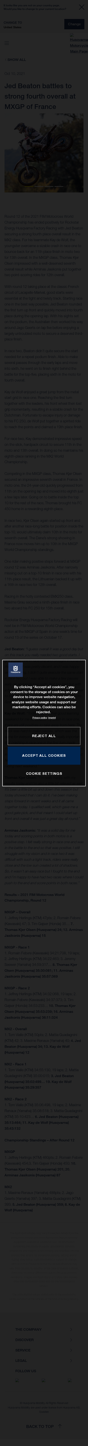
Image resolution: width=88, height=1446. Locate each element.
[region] (44, 723)
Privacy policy (39, 717)
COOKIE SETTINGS (44, 773)
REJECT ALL (44, 736)
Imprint (52, 717)
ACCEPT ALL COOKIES (44, 755)
